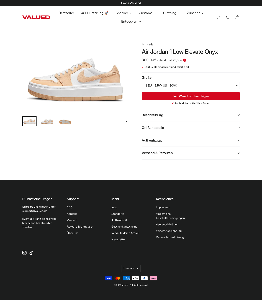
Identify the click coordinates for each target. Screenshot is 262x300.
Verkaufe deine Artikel (125, 233)
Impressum (163, 207)
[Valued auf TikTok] (31, 252)
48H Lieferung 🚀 (95, 13)
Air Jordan (148, 44)
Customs (146, 13)
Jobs (114, 207)
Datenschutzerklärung (170, 237)
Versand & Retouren (157, 153)
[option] (131, 3)
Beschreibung (152, 115)
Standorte (117, 214)
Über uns (72, 233)
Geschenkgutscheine (124, 227)
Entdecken (129, 21)
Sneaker (122, 13)
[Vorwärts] (126, 121)
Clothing (170, 13)
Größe (146, 77)
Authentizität (152, 140)
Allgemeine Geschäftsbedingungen (170, 216)
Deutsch (129, 268)
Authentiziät (119, 220)
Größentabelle (153, 128)
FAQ (70, 207)
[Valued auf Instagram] (24, 252)
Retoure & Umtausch (80, 227)
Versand (72, 220)
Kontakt (72, 214)
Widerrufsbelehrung (169, 231)
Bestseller (66, 13)
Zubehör (194, 13)
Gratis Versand (131, 3)
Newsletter (118, 239)
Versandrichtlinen (167, 224)
